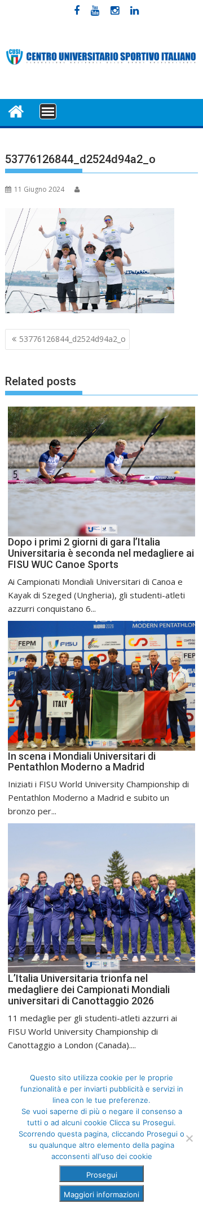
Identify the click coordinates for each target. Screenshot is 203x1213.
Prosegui (101, 1174)
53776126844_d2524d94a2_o (72, 338)
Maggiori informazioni (101, 1194)
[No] (189, 1138)
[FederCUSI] (16, 110)
